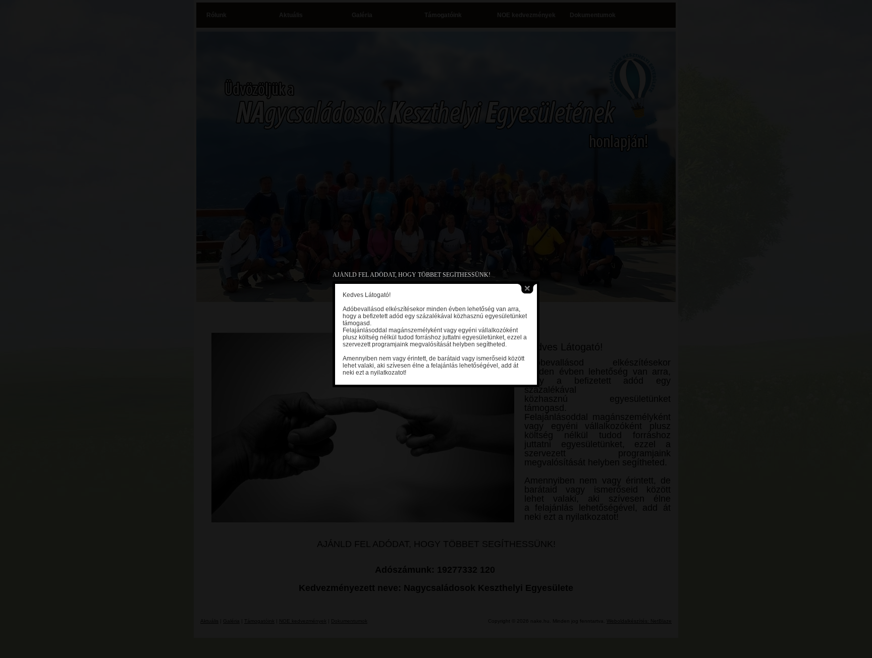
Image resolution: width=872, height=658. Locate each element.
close (527, 288)
